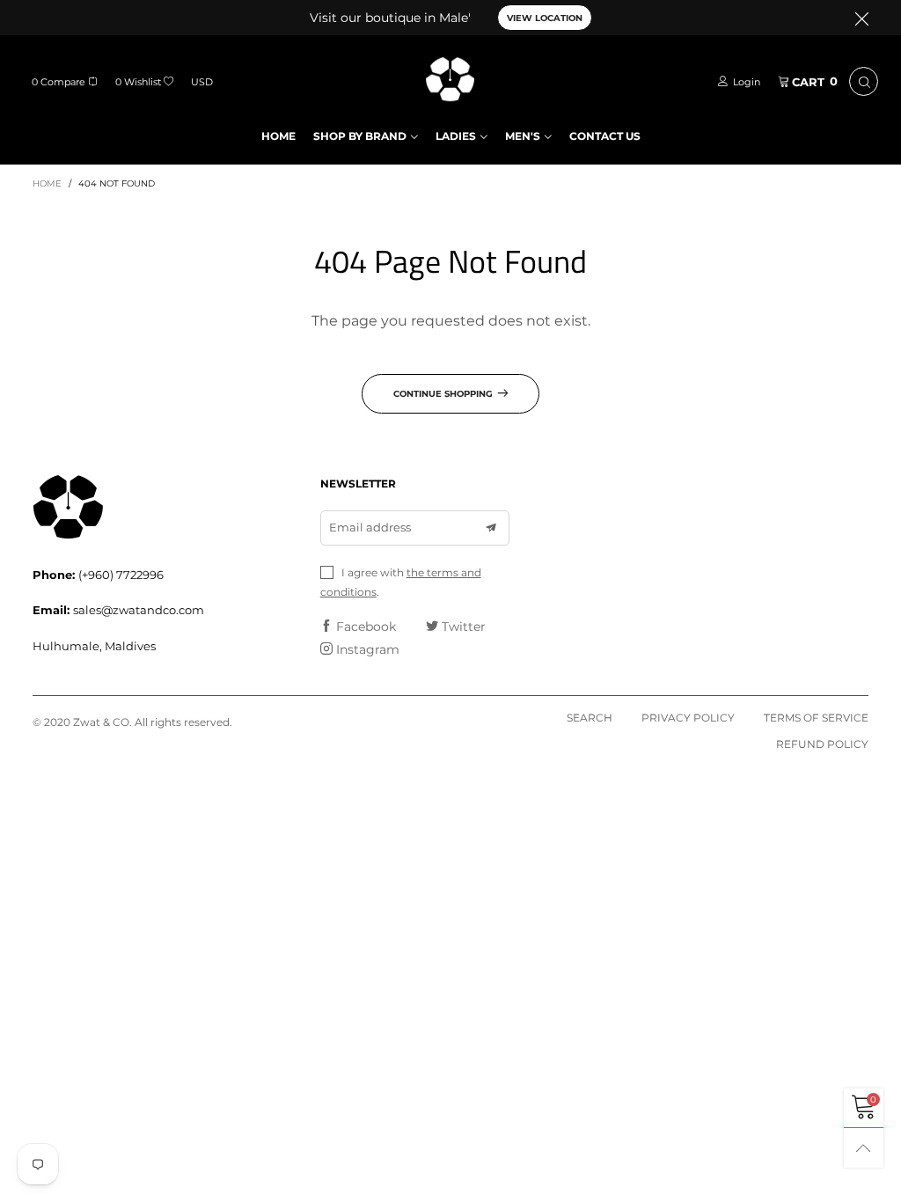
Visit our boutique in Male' (390, 18)
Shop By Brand (360, 136)
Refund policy (822, 744)
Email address (370, 527)
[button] (490, 528)
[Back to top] (863, 1148)
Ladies (456, 136)
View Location (544, 18)
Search (589, 717)
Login (746, 82)
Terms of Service (816, 717)
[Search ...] (863, 81)
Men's (522, 136)
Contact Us (605, 136)
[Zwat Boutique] (451, 79)
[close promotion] (861, 17)
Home (278, 136)
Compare (58, 82)
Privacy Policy (688, 717)
